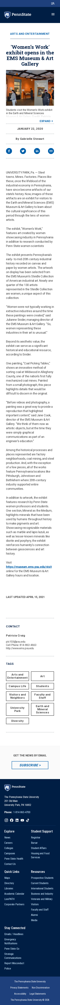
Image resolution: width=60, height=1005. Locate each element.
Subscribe (28, 765)
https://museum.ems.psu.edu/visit (29, 566)
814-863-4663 (28, 645)
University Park (17, 709)
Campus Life (17, 686)
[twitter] (23, 151)
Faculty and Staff (42, 696)
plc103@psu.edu (15, 641)
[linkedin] (37, 151)
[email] (51, 151)
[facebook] (9, 151)
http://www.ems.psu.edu (20, 648)
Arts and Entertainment (30, 33)
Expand (45, 121)
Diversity (17, 720)
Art (42, 676)
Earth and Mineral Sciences (42, 709)
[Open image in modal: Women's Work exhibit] (30, 88)
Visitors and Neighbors (17, 696)
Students (42, 686)
